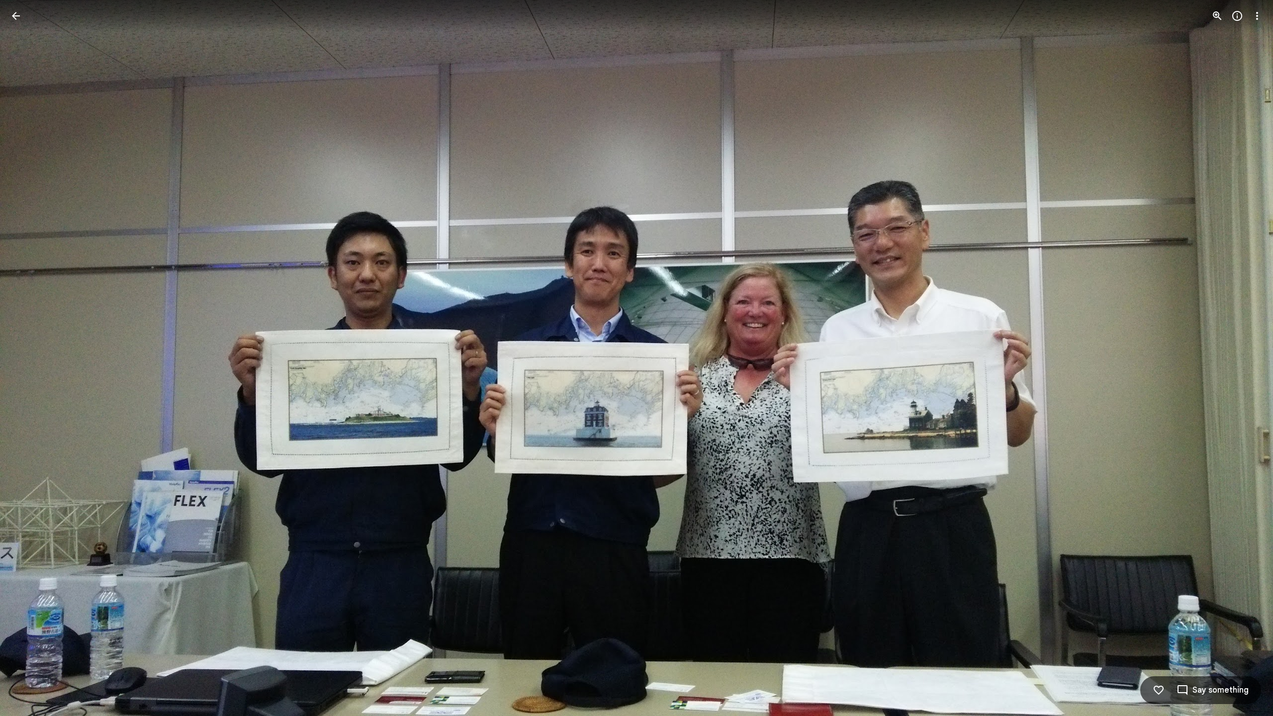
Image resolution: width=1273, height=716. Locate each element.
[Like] (1159, 690)
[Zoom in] (1217, 16)
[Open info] (1237, 16)
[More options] (1257, 16)
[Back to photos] (16, 16)
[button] (28, 358)
